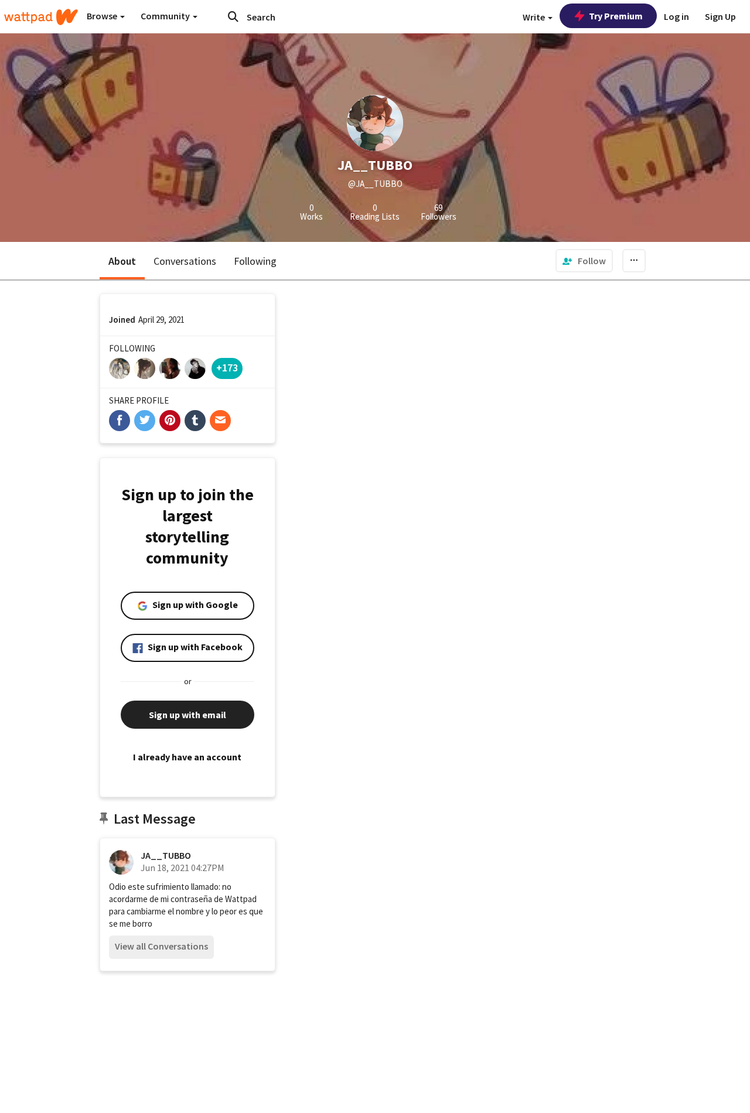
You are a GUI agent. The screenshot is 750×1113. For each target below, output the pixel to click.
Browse (103, 16)
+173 (227, 367)
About (122, 261)
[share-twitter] (144, 420)
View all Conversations (161, 946)
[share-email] (220, 420)
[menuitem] (584, 260)
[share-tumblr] (195, 420)
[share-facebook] (119, 420)
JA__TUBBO (166, 855)
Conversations (185, 261)
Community (166, 16)
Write (535, 17)
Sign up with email (187, 715)
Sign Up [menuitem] (720, 16)
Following (255, 261)
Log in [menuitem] (676, 16)
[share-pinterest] (169, 420)
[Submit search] (233, 16)
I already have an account (187, 757)
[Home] (41, 17)
